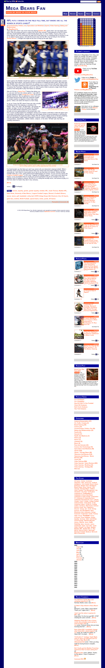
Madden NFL (63, 190)
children (92, 488)
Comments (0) (64, 202)
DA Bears (82, 506)
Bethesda (77, 485)
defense (96, 506)
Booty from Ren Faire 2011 (79, 370)
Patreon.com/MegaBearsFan (83, 89)
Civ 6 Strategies (79, 399)
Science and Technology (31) (83, 447)
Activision (89, 481)
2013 (75, 583)
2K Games (52, 198)
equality (20, 190)
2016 (75, 578)
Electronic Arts (56, 196)
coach (81, 501)
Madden (93, 527)
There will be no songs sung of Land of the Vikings (90, 171)
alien (82, 482)
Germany (82, 519)
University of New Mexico (23, 193)
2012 (75, 585)
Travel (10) (77, 459)
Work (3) (77, 468)
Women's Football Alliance (57, 193)
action (83, 481)
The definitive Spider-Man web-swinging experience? (84, 600)
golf (18, 196)
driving (94, 509)
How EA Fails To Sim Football (83, 403)
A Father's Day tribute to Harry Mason (86, 605)
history (76, 522)
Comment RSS (79, 659)
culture (76, 506)
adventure (77, 482)
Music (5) (77, 443)
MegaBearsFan (13, 29)
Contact (96, 14)
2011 (75, 587)
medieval (88, 532)
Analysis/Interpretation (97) (82, 421)
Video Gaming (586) (80, 461)
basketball (23, 196)
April (77, 554)
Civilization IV (78, 493)
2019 (75, 572)
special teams (34, 198)
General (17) (78, 434)
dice (85, 507)
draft (89, 509)
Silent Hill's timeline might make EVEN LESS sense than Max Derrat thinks (91, 213)
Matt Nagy (92, 530)
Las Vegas (87, 527)
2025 (75, 561)
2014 (75, 582)
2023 (75, 565)
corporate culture (79, 504)
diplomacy (90, 507)
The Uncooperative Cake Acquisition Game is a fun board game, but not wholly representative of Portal (91, 267)
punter (46, 198)
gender (26, 190)
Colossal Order (78, 502)
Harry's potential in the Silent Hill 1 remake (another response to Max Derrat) (90, 200)
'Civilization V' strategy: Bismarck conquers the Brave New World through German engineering (90, 307)
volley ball (30, 196)
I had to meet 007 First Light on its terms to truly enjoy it (91, 226)
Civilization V (87, 493)
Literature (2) (78, 441)
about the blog (82, 65)
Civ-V (91, 499)
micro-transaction (79, 533)
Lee (75, 625)
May (77, 552)
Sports (47, 25)
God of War (93, 519)
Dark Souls (89, 506)
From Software (85, 517)
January (78, 559)
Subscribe (20, 1)
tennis (14, 196)
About (88, 14)
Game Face (21, 91)
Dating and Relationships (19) (83, 430)
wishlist (16, 198)
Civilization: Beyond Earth (81, 499)
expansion (77, 514)
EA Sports (65, 196)
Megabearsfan (78, 652)
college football (94, 501)
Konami (81, 527)
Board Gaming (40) (80, 425)
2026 (79, 552)
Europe (93, 512)
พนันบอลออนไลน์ (79, 642)
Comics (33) (78, 426)
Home (65, 14)
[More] (9, 182)
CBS (93, 487)
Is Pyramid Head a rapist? (90, 291)
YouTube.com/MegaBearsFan (83, 75)
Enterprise (87, 512)
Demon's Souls (78, 507)
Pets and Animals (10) (81, 445)
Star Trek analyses (80, 409)
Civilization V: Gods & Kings (82, 496)
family (90, 514)
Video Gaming (54, 25)
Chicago (76, 488)
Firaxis (80, 515)
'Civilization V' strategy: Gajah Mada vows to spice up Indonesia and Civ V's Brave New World (85, 638)
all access (88, 482)
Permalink (55, 202)
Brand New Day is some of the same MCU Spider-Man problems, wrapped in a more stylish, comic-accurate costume (91, 187)
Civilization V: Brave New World (83, 495)
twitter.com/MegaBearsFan (90, 79)
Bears (96, 484)
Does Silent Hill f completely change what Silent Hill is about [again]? (85, 630)
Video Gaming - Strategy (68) (83, 467)
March (78, 556)
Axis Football (85, 484)
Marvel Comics (83, 530)
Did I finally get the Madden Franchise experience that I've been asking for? (86, 648)
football (42, 190)
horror (81, 522)
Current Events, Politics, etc (17, 25)
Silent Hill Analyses (80, 405)
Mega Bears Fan (25, 8)
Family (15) (77, 432)
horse (86, 522)
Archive (73, 14)
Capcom (89, 487)
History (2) (77, 437)
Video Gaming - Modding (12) (83, 465)
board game (78, 487)
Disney (82, 509)
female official (11, 38)
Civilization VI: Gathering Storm (85, 498)
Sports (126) (78, 450)
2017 (75, 576)
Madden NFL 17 (87, 529)
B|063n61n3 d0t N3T (50, 211)
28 (81, 299)
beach (92, 484)
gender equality (34, 190)
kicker (41, 198)
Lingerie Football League (15, 175)
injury (82, 524)
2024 (75, 563)
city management (89, 490)
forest (92, 515)
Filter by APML (10, 1)
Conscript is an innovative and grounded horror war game (91, 158)
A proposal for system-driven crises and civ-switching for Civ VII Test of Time (91, 241)
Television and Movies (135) (83, 454)
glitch (87, 519)
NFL (46, 190)
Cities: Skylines (78, 490)
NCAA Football (24, 198)
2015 (75, 580)
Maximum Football (79, 532)
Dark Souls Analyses (80, 407)
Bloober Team (85, 485)
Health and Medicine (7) (81, 436)
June (77, 550)
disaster (76, 509)
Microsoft (94, 532)
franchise (77, 517)
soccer (9, 196)
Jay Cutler (89, 525)
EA (81, 510)
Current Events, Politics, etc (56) (84, 428)
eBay (92, 510)
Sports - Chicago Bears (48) (83, 452)
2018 (75, 574)
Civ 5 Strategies (79, 401)
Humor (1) (77, 439)
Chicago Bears (84, 488)
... (76, 386)
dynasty (76, 510)
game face (10, 198)
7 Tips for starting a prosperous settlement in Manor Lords (91, 333)
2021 (75, 569)
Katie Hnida (10, 193)
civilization (91, 492)
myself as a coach (28, 94)
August (78, 547)
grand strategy (78, 520)
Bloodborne (93, 485)
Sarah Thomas (53, 190)
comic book (87, 502)
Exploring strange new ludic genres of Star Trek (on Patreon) (80, 126)
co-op (93, 502)
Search (80, 14)
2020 (75, 571)
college (86, 501)
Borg (84, 487)
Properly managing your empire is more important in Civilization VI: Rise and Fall (90, 321)
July (77, 548)
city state (84, 492)
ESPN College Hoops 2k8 (43, 196)
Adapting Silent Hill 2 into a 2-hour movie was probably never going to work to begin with (85, 622)
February (79, 558)
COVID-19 (88, 504)
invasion (87, 524)
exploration (84, 514)
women (15, 190)
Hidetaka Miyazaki (89, 520)
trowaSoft (91, 46)
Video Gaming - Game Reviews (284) (85, 463)
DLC (86, 509)
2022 (75, 567)
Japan (83, 525)
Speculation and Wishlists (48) (84, 449)
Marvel (76, 530)
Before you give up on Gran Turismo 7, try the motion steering (91, 347)
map (94, 529)
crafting (94, 504)
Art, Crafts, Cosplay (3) (81, 423)
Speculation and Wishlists (35, 25)
